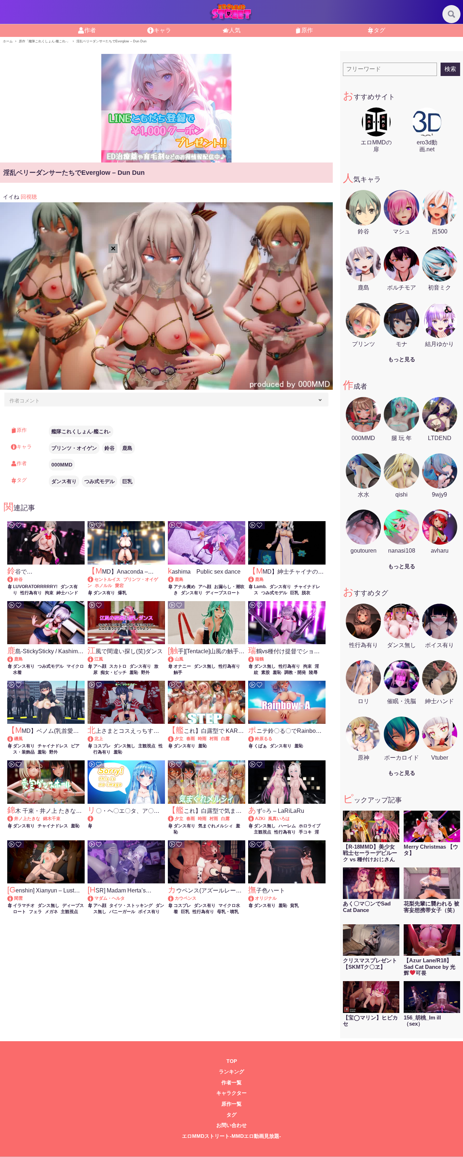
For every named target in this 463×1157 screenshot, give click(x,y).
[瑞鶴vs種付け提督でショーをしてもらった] (254, 659)
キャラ (162, 30)
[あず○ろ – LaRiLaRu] (254, 818)
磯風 (18, 738)
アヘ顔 (204, 586)
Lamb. (260, 586)
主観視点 (147, 745)
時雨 (202, 738)
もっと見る (401, 359)
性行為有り (31, 592)
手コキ (305, 832)
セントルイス (107, 579)
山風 (179, 659)
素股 (265, 672)
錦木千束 (51, 818)
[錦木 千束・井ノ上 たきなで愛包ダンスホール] (13, 818)
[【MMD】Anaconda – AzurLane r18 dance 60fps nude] (93, 579)
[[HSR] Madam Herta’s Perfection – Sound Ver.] (93, 898)
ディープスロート (222, 592)
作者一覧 (231, 1082)
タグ (379, 30)
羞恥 (133, 672)
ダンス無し (205, 666)
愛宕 (119, 585)
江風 (98, 659)
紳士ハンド (67, 592)
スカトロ (118, 666)
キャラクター (231, 1093)
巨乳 (127, 481)
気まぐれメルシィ (215, 825)
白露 (225, 738)
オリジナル (266, 898)
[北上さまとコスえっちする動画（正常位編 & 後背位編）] (93, 738)
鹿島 (127, 448)
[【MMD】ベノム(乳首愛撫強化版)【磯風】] (13, 738)
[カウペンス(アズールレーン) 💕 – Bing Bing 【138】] (174, 898)
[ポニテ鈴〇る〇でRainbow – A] (254, 738)
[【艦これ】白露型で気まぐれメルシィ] (174, 818)
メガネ (51, 911)
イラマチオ (24, 905)
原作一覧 (231, 1104)
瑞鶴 (259, 659)
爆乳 (122, 592)
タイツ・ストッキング (131, 905)
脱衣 (306, 592)
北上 (98, 738)
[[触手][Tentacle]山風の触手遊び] (174, 659)
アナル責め (184, 586)
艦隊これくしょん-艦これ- (81, 431)
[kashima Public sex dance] (174, 579)
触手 (178, 672)
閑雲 (18, 898)
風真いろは (279, 818)
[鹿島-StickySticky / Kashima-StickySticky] (13, 659)
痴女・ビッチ (114, 672)
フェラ (35, 911)
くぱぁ (260, 745)
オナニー (182, 666)
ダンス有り (64, 481)
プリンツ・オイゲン (74, 448)
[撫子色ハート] (254, 898)
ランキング (231, 1071)
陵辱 (313, 672)
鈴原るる (263, 738)
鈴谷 (110, 448)
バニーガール (122, 911)
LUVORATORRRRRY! (35, 586)
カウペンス (185, 898)
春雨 (190, 738)
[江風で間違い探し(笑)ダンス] (93, 659)
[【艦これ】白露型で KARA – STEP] (174, 738)
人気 (235, 30)
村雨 (213, 738)
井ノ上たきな (27, 818)
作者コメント (24, 401)
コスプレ (102, 745)
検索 (450, 69)
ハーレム (287, 825)
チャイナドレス (53, 745)
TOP (231, 1061)
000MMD (61, 465)
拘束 (49, 592)
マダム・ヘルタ (109, 898)
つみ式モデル (99, 481)
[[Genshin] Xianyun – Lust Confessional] (13, 898)
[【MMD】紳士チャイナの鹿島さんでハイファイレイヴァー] (254, 579)
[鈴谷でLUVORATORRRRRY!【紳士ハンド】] (13, 579)
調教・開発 (295, 672)
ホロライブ (309, 825)
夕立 (179, 738)
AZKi (260, 818)
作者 (90, 30)
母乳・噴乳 (228, 911)
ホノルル (103, 585)
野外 (145, 672)
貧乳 (294, 905)
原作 (307, 30)
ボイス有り (149, 911)
